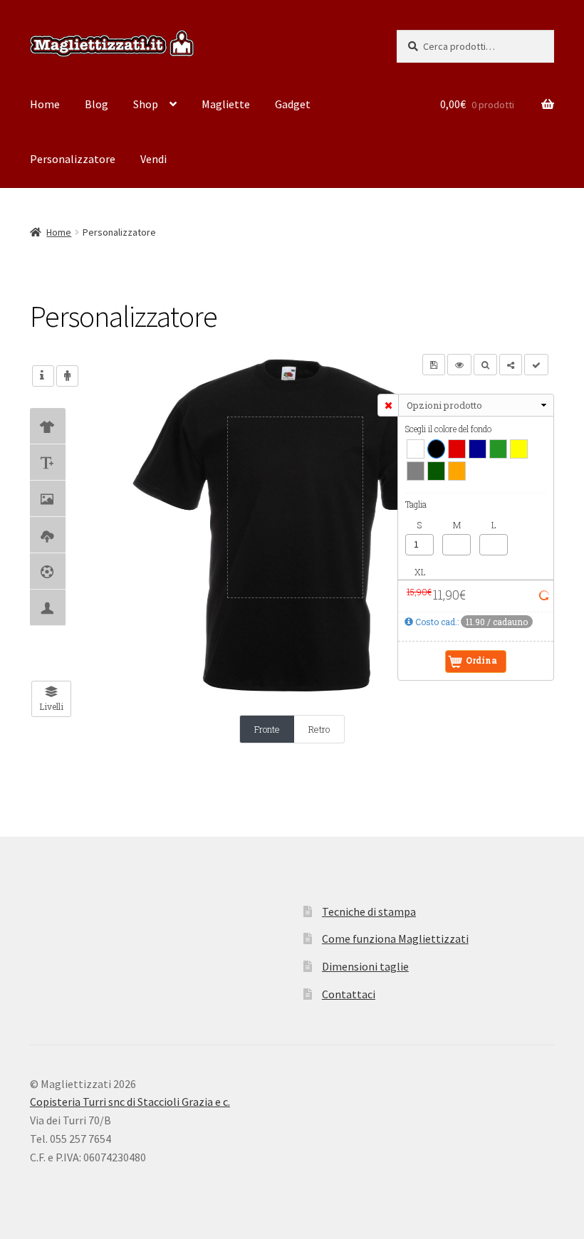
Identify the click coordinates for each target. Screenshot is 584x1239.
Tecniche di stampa (369, 911)
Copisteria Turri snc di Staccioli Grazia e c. (130, 1101)
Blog (96, 104)
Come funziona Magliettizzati (395, 938)
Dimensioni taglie (365, 966)
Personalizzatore (72, 159)
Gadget (293, 104)
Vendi (153, 159)
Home (45, 104)
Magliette (226, 104)
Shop (145, 104)
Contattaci (348, 994)
